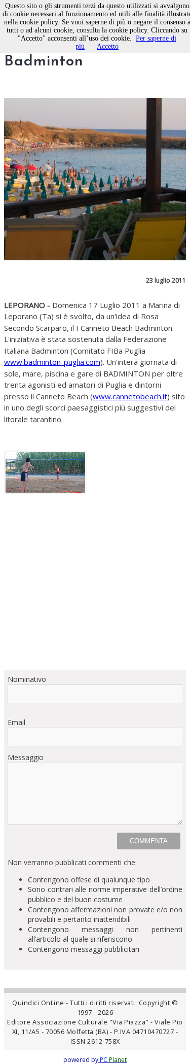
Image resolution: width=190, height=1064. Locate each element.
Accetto (108, 46)
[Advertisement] (95, 585)
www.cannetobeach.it (130, 396)
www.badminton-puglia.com (52, 362)
